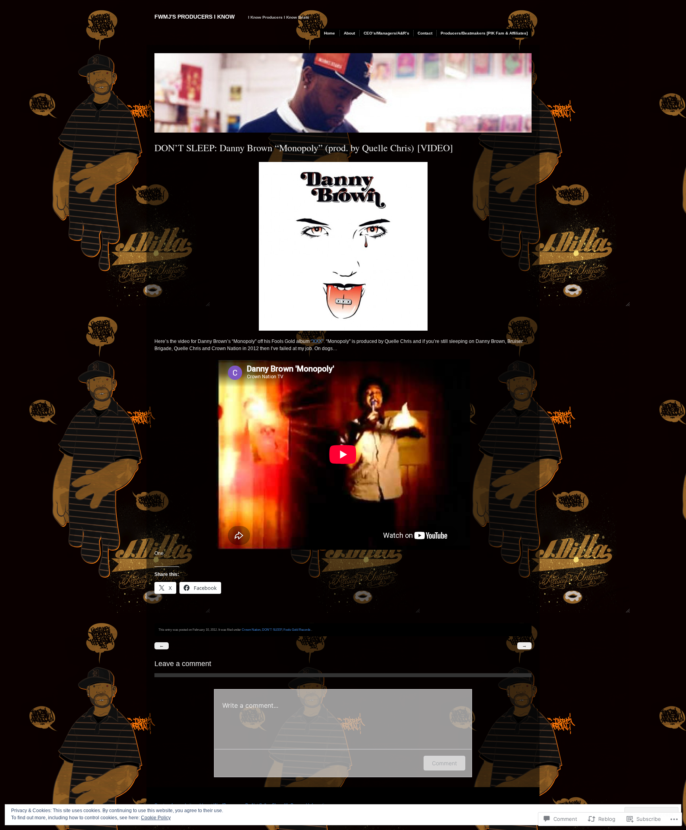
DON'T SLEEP (272, 630)
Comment (444, 763)
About (349, 33)
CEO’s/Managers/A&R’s (386, 33)
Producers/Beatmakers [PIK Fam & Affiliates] (484, 33)
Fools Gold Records (296, 630)
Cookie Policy (156, 817)
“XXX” (317, 341)
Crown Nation (251, 630)
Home (329, 33)
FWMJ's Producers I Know (194, 16)
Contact (425, 33)
